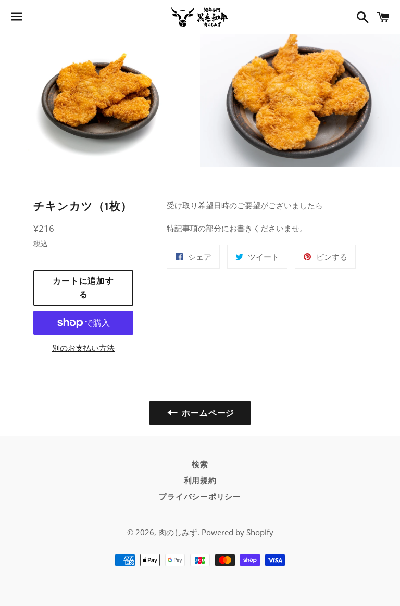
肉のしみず (177, 532)
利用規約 (200, 480)
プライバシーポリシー (200, 496)
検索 (200, 464)
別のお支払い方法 (83, 348)
